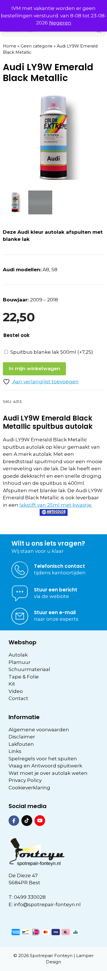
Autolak (18, 655)
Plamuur (20, 662)
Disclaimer (22, 737)
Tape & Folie (24, 677)
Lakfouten (21, 744)
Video (16, 691)
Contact (18, 698)
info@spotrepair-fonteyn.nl (47, 904)
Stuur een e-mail (55, 612)
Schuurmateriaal (29, 669)
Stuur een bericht (55, 589)
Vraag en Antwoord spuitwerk (45, 766)
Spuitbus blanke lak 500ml (51, 352)
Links (15, 751)
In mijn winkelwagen (34, 368)
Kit (12, 684)
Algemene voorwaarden (39, 729)
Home (9, 46)
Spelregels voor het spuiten (43, 758)
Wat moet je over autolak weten (48, 773)
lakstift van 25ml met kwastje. (55, 505)
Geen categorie (37, 46)
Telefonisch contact (59, 566)
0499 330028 (30, 897)
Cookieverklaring (29, 787)
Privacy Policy (25, 780)
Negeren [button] (60, 23)
